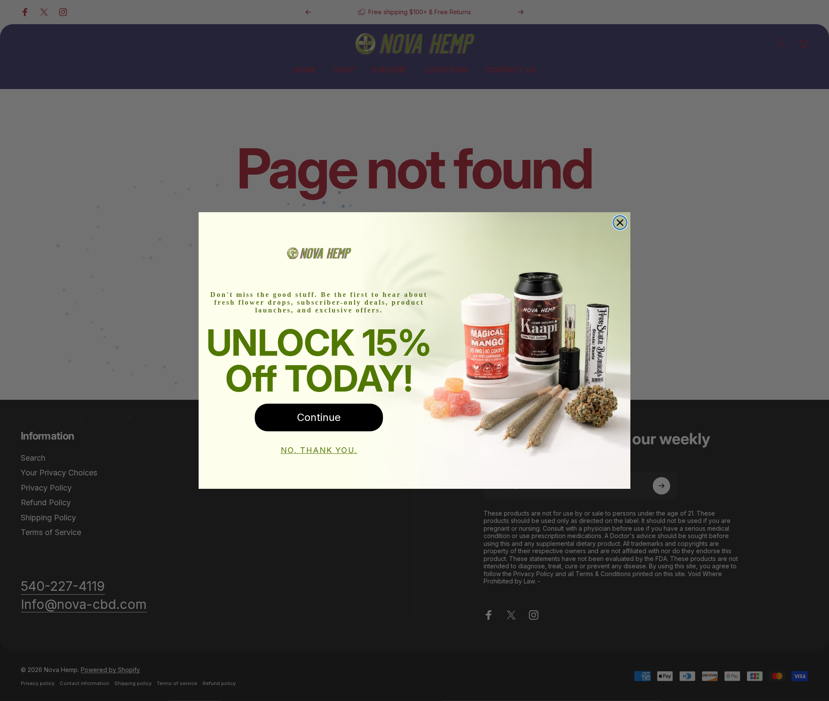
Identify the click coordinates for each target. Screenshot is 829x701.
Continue (319, 417)
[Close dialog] (620, 222)
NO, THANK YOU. (319, 450)
